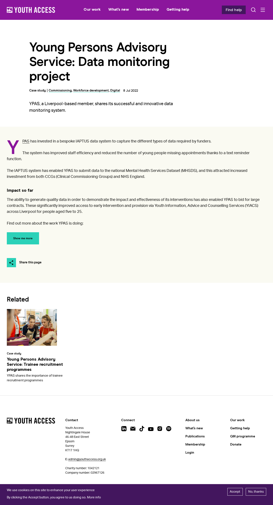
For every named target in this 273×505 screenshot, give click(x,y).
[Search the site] (253, 9)
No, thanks (256, 491)
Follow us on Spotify (168, 428)
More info (94, 497)
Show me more (22, 238)
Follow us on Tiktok (142, 428)
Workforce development (91, 90)
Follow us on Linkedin (124, 428)
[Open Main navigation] (262, 9)
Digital (115, 90)
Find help (234, 10)
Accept (235, 491)
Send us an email (133, 428)
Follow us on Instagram (160, 428)
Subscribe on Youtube (151, 428)
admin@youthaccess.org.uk (87, 459)
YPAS (25, 141)
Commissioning (60, 90)
